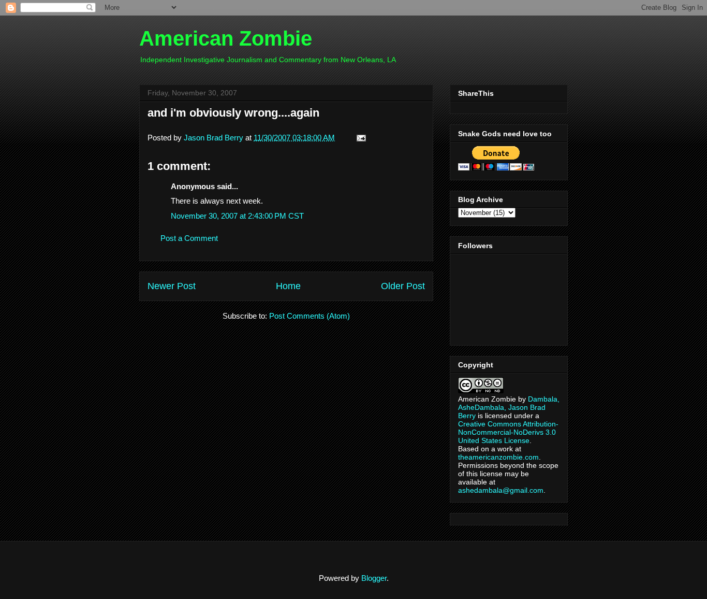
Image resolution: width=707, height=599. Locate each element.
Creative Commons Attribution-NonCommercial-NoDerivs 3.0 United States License (508, 432)
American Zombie (225, 38)
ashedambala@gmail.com (500, 490)
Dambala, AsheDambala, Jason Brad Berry (508, 407)
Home (288, 286)
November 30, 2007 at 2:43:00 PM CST (237, 215)
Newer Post (172, 286)
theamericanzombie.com (498, 457)
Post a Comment (189, 238)
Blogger (374, 578)
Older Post (403, 286)
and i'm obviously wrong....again (233, 112)
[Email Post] (359, 137)
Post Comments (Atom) (309, 315)
